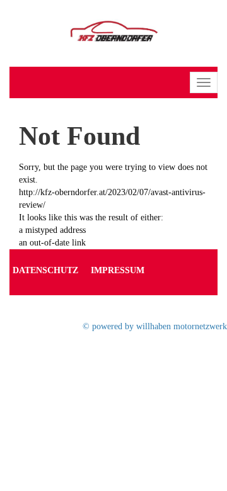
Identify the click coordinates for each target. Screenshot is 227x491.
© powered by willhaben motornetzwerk (155, 326)
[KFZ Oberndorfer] (113, 32)
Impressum (117, 270)
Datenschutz (45, 270)
